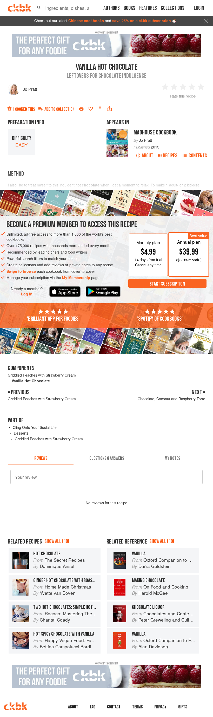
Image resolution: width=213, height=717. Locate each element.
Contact (114, 707)
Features (148, 8)
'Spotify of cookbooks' (160, 318)
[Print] (81, 108)
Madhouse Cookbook (155, 132)
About (147, 155)
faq (92, 707)
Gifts (182, 707)
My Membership (76, 277)
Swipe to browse (21, 271)
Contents (198, 155)
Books (129, 8)
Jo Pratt (30, 89)
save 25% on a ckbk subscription (141, 20)
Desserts (21, 433)
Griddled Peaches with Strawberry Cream (42, 375)
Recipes (170, 155)
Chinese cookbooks (86, 20)
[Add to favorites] (90, 108)
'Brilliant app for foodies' (53, 318)
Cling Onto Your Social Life (35, 427)
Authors (111, 8)
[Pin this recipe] (100, 108)
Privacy (160, 707)
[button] (39, 7)
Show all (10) (56, 541)
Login (199, 8)
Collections (172, 8)
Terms (137, 707)
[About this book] (117, 131)
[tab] (41, 458)
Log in (26, 294)
